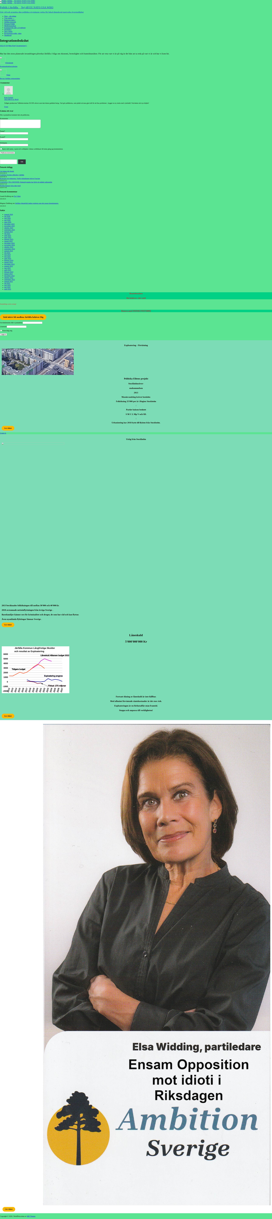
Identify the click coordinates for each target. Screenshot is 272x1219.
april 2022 (7, 289)
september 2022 (9, 279)
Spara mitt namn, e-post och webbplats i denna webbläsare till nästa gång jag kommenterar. (32, 149)
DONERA (8, 30)
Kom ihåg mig (7, 331)
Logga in (3, 433)
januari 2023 (8, 274)
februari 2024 (8, 260)
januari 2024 (8, 262)
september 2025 (9, 230)
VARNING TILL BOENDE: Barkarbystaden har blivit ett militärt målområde (26, 182)
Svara (6, 107)
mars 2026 (7, 222)
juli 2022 (7, 283)
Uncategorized (21, 46)
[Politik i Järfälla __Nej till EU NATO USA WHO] (17, 1)
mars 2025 (7, 237)
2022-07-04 (4, 46)
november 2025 (9, 226)
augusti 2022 (8, 281)
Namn (2, 131)
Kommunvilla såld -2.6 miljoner (15, 28)
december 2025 (9, 224)
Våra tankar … (9, 18)
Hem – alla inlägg (10, 16)
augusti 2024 (8, 251)
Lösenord (3, 326)
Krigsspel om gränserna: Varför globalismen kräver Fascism (20, 178)
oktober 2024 (8, 247)
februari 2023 (8, 272)
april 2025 (7, 235)
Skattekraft (7, 35)
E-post (2, 137)
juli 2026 (7, 216)
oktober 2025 (8, 228)
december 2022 (9, 276)
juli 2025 (7, 234)
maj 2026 (7, 220)
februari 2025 (8, 239)
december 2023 (9, 264)
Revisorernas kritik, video (12, 33)
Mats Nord (12, 46)
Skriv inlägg (8, 31)
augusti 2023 (8, 266)
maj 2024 (7, 256)
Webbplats (3, 143)
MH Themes (31, 1216)
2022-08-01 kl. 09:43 (11, 99)
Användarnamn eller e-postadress (11, 323)
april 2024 (7, 258)
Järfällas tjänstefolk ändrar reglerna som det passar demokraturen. (37, 203)
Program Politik (9, 24)
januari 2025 (8, 241)
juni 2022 (7, 285)
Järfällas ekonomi (10, 22)
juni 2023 (7, 268)
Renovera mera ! (9, 20)
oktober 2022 (8, 278)
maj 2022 (7, 287)
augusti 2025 (8, 232)
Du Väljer (17, 196)
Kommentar (4, 118)
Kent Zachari (8, 97)
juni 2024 (7, 255)
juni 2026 (7, 218)
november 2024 (9, 245)
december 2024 (9, 243)
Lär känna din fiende (7, 171)
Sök (22, 162)
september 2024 (9, 249)
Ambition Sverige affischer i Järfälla (12, 175)
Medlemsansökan (10, 26)
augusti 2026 (8, 214)
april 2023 (7, 270)
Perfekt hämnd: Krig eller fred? (10, 186)
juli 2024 (7, 253)
